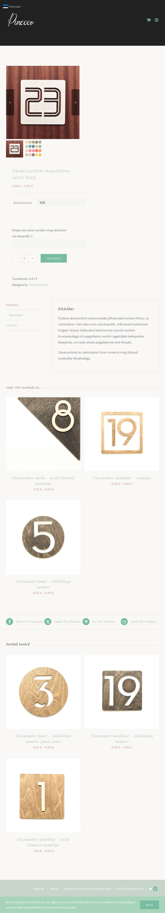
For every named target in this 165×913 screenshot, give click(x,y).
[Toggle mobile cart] (149, 20)
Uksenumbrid (38, 285)
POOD (54, 889)
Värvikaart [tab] (16, 315)
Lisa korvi (53, 258)
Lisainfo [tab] (11, 325)
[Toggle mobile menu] (157, 20)
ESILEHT (39, 889)
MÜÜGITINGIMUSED (130, 889)
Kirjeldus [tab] (12, 305)
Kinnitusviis (22, 203)
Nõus (149, 905)
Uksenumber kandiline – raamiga (122, 477)
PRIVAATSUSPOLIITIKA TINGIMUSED (87, 889)
